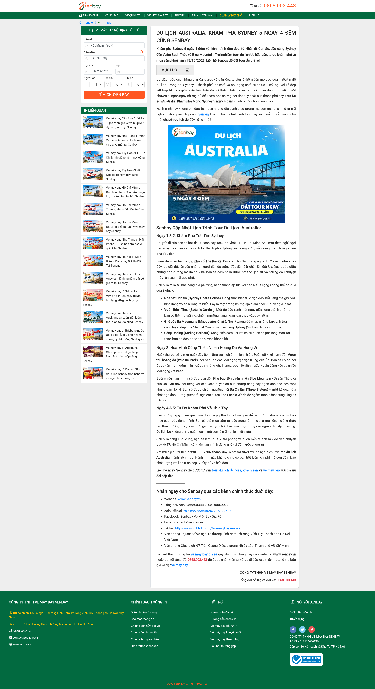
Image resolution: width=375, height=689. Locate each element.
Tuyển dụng (297, 619)
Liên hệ (254, 15)
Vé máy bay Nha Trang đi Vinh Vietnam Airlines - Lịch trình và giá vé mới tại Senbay (125, 140)
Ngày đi (88, 65)
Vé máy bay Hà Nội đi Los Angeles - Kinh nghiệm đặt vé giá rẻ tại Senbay (125, 278)
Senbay (334, 636)
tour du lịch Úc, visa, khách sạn (235, 470)
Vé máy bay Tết (157, 15)
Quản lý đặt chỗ (231, 15)
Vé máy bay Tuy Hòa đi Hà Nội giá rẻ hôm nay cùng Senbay (123, 175)
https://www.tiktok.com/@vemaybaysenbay (207, 528)
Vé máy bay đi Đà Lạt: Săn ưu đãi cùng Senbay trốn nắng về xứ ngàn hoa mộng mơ (125, 374)
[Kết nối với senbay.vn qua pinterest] (311, 629)
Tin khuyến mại (202, 15)
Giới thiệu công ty (301, 612)
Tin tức (180, 15)
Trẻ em (108, 78)
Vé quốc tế (132, 15)
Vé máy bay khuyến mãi (225, 632)
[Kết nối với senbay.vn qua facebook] (293, 629)
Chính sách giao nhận (145, 639)
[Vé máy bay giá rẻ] (90, 5)
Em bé (129, 78)
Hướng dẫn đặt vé (221, 612)
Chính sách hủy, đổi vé (145, 626)
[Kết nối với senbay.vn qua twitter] (302, 629)
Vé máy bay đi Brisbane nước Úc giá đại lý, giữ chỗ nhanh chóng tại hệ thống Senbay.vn (125, 335)
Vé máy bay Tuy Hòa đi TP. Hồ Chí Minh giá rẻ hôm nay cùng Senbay (125, 157)
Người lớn (89, 78)
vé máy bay (271, 470)
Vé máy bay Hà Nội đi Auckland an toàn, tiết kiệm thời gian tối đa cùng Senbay (124, 317)
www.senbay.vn (189, 499)
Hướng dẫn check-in (223, 619)
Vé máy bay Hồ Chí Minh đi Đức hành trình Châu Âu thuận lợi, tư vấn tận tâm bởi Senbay (125, 192)
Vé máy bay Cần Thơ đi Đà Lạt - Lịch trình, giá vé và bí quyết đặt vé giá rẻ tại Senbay (125, 123)
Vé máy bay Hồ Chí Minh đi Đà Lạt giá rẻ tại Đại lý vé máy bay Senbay (125, 226)
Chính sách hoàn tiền (144, 632)
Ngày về (120, 65)
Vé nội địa (111, 15)
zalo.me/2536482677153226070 (208, 511)
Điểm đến (89, 52)
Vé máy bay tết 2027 (223, 626)
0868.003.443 (280, 6)
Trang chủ (90, 15)
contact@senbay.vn (25, 637)
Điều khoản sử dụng (144, 612)
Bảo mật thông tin (142, 619)
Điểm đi (88, 39)
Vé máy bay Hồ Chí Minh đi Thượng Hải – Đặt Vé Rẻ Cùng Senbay (125, 209)
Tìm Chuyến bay (114, 94)
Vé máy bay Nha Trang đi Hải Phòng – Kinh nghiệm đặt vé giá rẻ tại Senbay (125, 244)
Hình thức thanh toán (144, 646)
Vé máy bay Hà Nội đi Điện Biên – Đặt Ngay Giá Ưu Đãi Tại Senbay (124, 261)
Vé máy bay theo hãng (224, 639)
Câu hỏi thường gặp (223, 646)
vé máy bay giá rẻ (204, 554)
